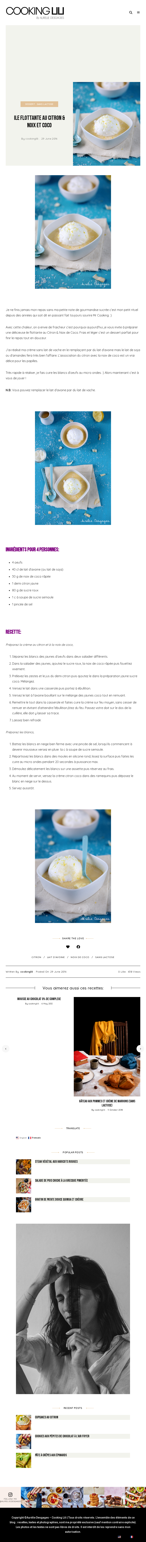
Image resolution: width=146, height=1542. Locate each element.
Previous (6, 1048)
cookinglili (31, 138)
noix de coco (80, 957)
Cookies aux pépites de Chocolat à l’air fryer (62, 1436)
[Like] (67, 947)
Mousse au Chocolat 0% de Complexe (39, 999)
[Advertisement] (73, 53)
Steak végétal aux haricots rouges (56, 1162)
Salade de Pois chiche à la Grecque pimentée (61, 1181)
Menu (138, 12)
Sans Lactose (45, 104)
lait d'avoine (56, 957)
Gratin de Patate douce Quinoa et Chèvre (59, 1200)
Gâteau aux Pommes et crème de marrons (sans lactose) (107, 1103)
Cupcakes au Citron (46, 1417)
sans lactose (104, 957)
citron (36, 957)
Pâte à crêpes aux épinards (51, 1455)
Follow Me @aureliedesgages (10, 1500)
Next (140, 1048)
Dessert (30, 104)
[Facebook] (78, 947)
